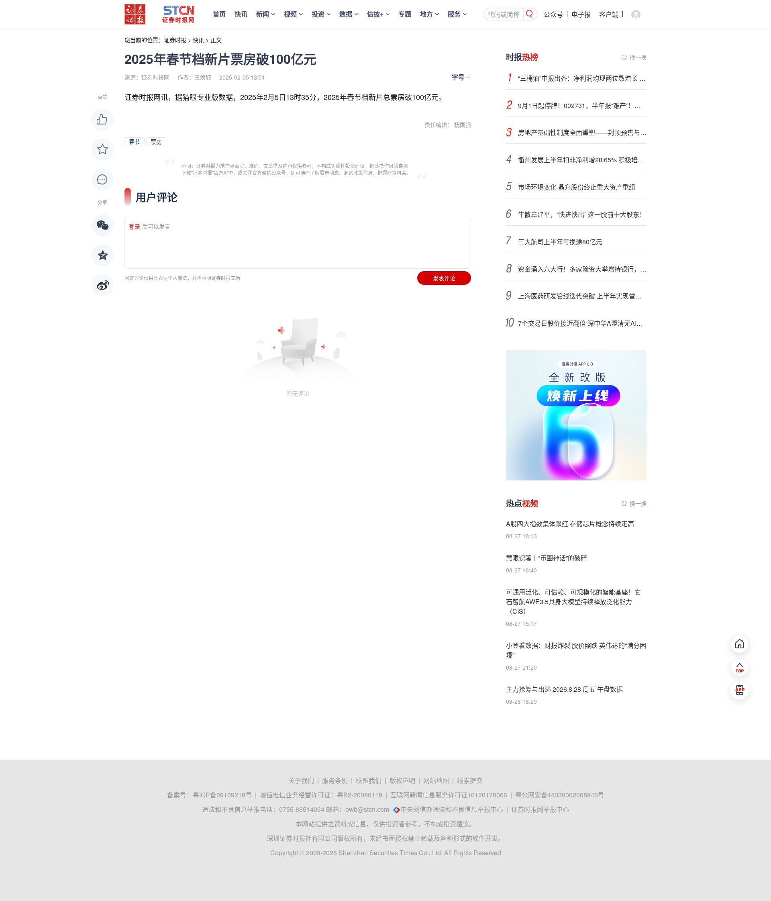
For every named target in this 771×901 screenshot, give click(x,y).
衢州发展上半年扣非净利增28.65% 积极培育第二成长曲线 (582, 159)
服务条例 (335, 780)
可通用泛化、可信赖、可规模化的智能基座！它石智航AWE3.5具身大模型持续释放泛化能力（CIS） (573, 601)
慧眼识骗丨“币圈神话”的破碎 (546, 557)
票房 (156, 141)
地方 (426, 13)
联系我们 (368, 780)
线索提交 (470, 780)
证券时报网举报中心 (540, 809)
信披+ (375, 13)
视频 (290, 13)
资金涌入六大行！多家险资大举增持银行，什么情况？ (582, 269)
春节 (134, 141)
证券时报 (175, 40)
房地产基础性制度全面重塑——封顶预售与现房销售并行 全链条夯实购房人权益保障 (582, 132)
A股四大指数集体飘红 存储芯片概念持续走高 (570, 523)
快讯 (241, 13)
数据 (345, 13)
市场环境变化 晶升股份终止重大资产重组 (576, 187)
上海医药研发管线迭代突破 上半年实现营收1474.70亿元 (582, 295)
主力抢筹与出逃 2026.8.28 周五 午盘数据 (564, 689)
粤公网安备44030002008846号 (559, 794)
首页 (219, 13)
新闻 (262, 13)
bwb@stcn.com (367, 809)
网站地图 (436, 780)
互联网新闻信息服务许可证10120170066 (448, 794)
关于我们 (301, 780)
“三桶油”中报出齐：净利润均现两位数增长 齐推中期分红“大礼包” (582, 78)
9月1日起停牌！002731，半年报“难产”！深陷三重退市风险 (582, 105)
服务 (454, 13)
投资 (318, 13)
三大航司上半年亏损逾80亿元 (560, 241)
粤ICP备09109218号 (222, 794)
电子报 (581, 14)
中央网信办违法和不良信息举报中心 (451, 809)
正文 (216, 40)
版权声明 (402, 780)
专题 (404, 13)
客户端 (608, 14)
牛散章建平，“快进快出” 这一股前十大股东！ (582, 214)
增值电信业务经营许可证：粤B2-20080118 (321, 794)
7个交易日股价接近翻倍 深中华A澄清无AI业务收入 (582, 323)
